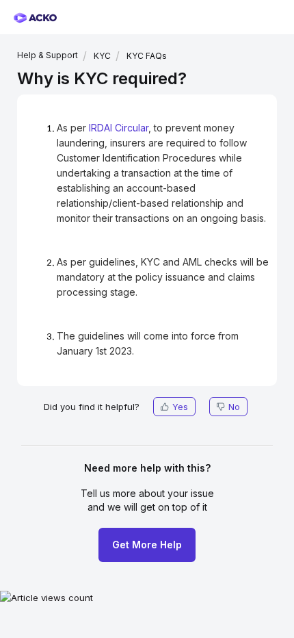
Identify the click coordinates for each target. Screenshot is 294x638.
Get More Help (147, 544)
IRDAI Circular (118, 127)
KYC (102, 56)
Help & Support (47, 55)
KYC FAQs (146, 56)
